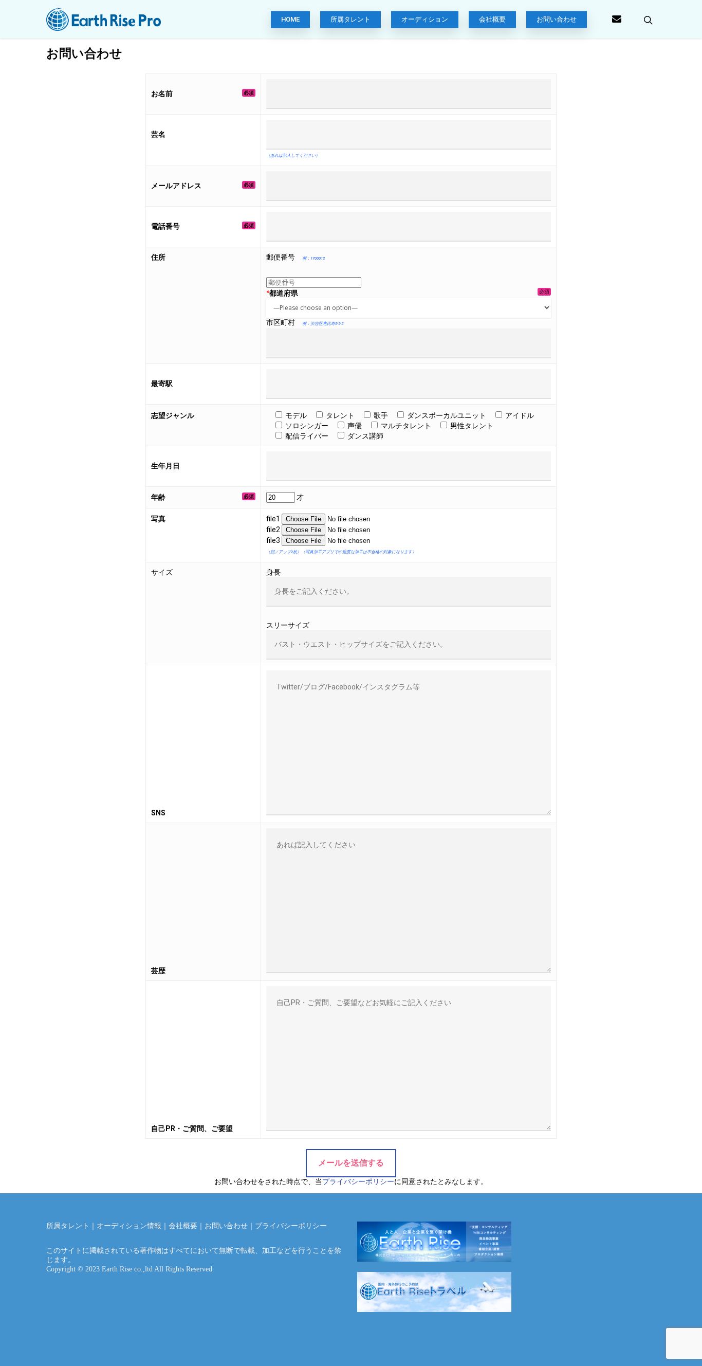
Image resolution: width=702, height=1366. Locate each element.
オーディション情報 (129, 1226)
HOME (290, 19)
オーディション (424, 19)
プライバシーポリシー (358, 1182)
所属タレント (350, 19)
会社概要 (492, 19)
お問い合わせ (557, 19)
